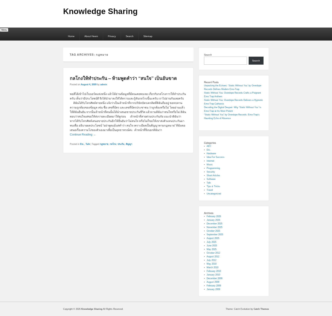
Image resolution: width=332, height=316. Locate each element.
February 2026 (214, 216)
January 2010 (213, 274)
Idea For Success (215, 157)
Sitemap (147, 36)
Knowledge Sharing (100, 11)
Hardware (211, 153)
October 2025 (213, 231)
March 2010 (212, 267)
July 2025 (211, 242)
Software (211, 179)
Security (211, 171)
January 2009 (213, 289)
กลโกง (113, 144)
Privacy (112, 36)
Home (71, 36)
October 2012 (213, 253)
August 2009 (213, 282)
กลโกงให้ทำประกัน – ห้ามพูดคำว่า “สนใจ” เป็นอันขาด (123, 78)
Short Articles (213, 175)
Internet (210, 161)
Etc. (82, 144)
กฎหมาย (104, 144)
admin (103, 84)
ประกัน (121, 144)
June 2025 (212, 245)
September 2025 (215, 234)
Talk (88, 144)
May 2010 (211, 263)
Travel (210, 190)
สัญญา (129, 144)
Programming (213, 168)
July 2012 (211, 260)
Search (129, 36)
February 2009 (214, 285)
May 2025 (211, 249)
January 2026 (213, 220)
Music (210, 164)
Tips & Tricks (213, 186)
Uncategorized (214, 193)
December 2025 (214, 223)
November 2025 (214, 227)
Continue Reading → (83, 134)
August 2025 (213, 238)
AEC (209, 146)
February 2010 (214, 271)
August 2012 (213, 256)
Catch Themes (261, 309)
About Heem (91, 36)
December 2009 (214, 278)
